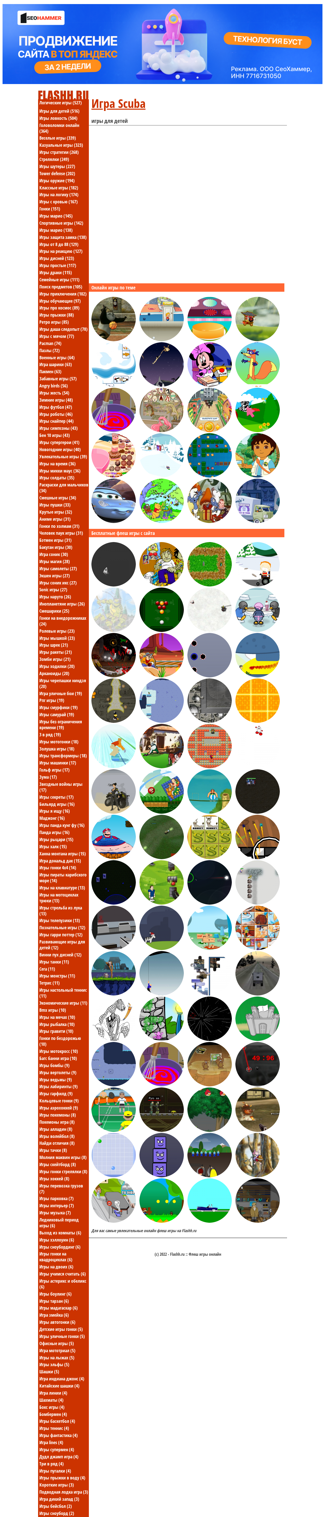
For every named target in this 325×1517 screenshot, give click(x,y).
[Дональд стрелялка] (161, 676)
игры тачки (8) (53, 1150)
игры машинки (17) (57, 763)
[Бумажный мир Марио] (161, 1221)
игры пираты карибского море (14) (63, 878)
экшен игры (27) (54, 576)
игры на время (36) (57, 464)
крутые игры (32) (55, 512)
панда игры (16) (54, 832)
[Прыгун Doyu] (257, 767)
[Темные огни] (209, 1176)
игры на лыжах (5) (56, 1358)
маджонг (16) (52, 818)
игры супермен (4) (56, 1449)
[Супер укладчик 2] (161, 1176)
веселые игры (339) (57, 138)
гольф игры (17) (54, 770)
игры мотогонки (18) (58, 742)
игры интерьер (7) (56, 1205)
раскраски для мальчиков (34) (63, 488)
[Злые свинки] (209, 1130)
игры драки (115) (55, 272)
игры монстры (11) (57, 976)
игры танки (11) (54, 962)
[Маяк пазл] (209, 994)
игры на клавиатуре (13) (62, 888)
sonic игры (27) (53, 589)
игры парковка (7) (56, 1198)
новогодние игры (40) (60, 449)
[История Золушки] (209, 339)
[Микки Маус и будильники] (257, 521)
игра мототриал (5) (57, 1350)
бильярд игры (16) (57, 804)
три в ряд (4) (51, 1464)
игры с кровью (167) (58, 202)
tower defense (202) (57, 173)
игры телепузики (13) (59, 920)
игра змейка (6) (54, 1315)
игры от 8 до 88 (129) (58, 244)
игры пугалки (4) (55, 1471)
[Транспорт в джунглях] (161, 385)
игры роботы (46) (56, 414)
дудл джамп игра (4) (58, 1457)
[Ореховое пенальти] (209, 1085)
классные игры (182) (58, 188)
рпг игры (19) (51, 700)
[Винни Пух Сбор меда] (257, 1176)
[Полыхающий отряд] (257, 1130)
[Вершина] (113, 1085)
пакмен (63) (50, 371)
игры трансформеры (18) (63, 756)
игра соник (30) (53, 554)
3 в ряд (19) (50, 734)
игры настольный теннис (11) (63, 993)
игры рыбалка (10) (57, 1024)
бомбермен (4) (53, 1414)
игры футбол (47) (55, 407)
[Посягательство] (161, 721)
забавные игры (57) (58, 379)
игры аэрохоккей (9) (58, 1108)
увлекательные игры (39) (63, 456)
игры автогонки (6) (57, 1322)
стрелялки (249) (54, 159)
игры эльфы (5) (54, 1364)
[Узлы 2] (257, 1085)
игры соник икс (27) (58, 583)
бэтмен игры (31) (55, 540)
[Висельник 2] (161, 994)
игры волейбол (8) (57, 1136)
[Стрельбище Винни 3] (113, 948)
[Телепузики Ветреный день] (257, 430)
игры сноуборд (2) (56, 1513)
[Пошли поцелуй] (257, 676)
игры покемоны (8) (57, 1115)
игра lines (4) (51, 1442)
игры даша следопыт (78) (63, 329)
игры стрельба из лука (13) (60, 911)
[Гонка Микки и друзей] (209, 1221)
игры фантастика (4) (58, 1435)
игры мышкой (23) (57, 638)
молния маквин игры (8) (63, 1157)
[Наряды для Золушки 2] (161, 430)
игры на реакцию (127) (61, 251)
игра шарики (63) (55, 364)
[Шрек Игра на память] (209, 857)
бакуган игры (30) (55, 547)
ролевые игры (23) (57, 631)
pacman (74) (50, 343)
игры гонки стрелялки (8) (63, 1171)
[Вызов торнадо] (113, 1221)
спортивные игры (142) (61, 223)
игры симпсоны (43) (58, 428)
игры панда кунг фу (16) (62, 825)
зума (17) (48, 777)
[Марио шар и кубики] (161, 812)
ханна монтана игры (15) (62, 854)
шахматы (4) (51, 1400)
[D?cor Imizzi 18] (113, 476)
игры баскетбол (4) (57, 1421)
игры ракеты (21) (55, 652)
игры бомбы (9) (54, 1065)
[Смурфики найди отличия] (209, 521)
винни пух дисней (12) (60, 955)
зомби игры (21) (55, 659)
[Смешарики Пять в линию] (113, 1176)
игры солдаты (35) (56, 478)
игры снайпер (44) (56, 421)
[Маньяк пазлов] (209, 721)
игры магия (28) (54, 561)
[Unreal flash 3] (161, 1130)
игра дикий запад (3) (59, 1499)
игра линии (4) (53, 1393)
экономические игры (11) (63, 1003)
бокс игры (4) (51, 1407)
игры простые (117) (57, 265)
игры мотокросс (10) (58, 1051)
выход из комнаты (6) (60, 1233)
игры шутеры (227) (57, 166)
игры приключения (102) (63, 294)
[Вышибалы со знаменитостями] (161, 903)
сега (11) (47, 969)
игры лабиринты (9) (58, 1086)
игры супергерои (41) (59, 442)
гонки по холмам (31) (59, 526)
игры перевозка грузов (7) (61, 1189)
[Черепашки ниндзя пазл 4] (113, 630)
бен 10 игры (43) (54, 435)
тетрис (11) (49, 983)
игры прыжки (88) (56, 315)
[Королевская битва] (113, 676)
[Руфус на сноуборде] (161, 476)
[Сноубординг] (113, 767)
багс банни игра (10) (58, 1058)
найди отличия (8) (57, 1143)
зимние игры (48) (56, 400)
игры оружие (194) (57, 180)
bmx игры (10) (52, 1010)
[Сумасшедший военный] (257, 994)
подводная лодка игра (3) (63, 1492)
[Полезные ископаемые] (257, 903)
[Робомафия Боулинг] (209, 430)
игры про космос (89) (59, 308)
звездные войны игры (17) (61, 787)
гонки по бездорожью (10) (60, 1041)
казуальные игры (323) (61, 145)
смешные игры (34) (57, 498)
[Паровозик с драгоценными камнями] (209, 476)
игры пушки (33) (55, 505)
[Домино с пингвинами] (113, 385)
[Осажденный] (257, 1039)
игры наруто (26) (55, 597)
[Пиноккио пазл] (257, 948)
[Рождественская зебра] (161, 948)
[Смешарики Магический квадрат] (257, 721)
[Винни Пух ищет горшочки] (161, 521)
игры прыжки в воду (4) (62, 1478)
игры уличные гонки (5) (62, 1336)
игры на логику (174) (58, 194)
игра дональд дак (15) (60, 861)
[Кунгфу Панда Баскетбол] (113, 339)
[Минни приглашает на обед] (113, 430)
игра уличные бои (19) (60, 693)
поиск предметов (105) (60, 287)
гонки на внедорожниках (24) (62, 621)
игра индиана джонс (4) (61, 1379)
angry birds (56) (53, 386)
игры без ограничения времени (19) (60, 724)
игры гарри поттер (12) (61, 935)
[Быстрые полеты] (257, 857)
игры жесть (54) (54, 393)
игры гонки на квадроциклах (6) (55, 1257)
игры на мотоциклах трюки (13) (58, 898)
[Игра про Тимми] (257, 585)
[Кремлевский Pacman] (209, 767)
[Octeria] (209, 903)
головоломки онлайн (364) (59, 128)
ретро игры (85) (54, 322)
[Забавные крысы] (113, 994)
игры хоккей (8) (54, 1179)
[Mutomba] (209, 1039)
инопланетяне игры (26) (62, 604)
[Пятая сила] (209, 585)
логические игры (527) (60, 103)
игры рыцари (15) (56, 839)
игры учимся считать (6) (62, 1274)
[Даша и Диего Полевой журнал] (257, 476)
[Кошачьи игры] (161, 1039)
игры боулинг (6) (55, 1294)
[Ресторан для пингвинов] (257, 630)
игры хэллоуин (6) (56, 1240)
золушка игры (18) (56, 749)
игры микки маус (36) (59, 471)
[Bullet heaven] (113, 721)
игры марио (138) (56, 230)
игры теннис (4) (54, 1428)
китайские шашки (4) (59, 1386)
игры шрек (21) (53, 645)
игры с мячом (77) (56, 336)
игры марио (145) (56, 216)
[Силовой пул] (161, 630)
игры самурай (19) (56, 714)
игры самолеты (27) (58, 568)
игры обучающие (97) (60, 301)
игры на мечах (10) (57, 1017)
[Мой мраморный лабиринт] (209, 676)
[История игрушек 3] (161, 339)
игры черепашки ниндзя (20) (62, 683)
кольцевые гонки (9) (59, 1101)
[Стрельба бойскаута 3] (209, 948)
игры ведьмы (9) (55, 1079)
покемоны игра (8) (57, 1122)
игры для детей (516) (59, 111)
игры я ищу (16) (54, 811)
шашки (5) (49, 1371)
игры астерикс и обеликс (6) (62, 1284)
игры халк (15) (53, 846)
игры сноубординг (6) (59, 1247)
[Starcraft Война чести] (257, 812)
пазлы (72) (49, 350)
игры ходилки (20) (57, 666)
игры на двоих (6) (56, 1267)
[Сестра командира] (161, 857)
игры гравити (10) (56, 1031)
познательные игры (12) (62, 927)
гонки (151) (49, 209)
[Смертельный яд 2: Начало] (113, 812)
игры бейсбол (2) (55, 1506)
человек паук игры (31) (61, 533)
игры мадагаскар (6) (58, 1308)
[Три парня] (161, 585)
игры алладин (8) (55, 1129)
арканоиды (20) (54, 673)
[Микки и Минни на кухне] (209, 385)
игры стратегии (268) (59, 152)
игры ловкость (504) (58, 118)
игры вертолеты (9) (57, 1072)
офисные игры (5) (56, 1343)
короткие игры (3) (56, 1485)
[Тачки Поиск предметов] (113, 521)
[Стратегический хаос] (113, 903)
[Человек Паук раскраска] (113, 1039)
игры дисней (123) (56, 258)
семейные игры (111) (59, 279)
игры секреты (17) (56, 797)
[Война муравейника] (161, 767)
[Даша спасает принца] (257, 385)
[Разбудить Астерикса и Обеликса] (209, 812)
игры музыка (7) (55, 1213)
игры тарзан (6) (54, 1301)
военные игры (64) (57, 357)
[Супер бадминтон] (113, 1130)
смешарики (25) (54, 611)
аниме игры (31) (55, 519)
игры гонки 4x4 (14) (57, 867)
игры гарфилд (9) (56, 1093)
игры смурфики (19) (58, 707)
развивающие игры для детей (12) (62, 945)
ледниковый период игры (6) (59, 1223)
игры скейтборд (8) (57, 1164)
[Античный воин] (209, 630)
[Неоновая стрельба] (113, 585)
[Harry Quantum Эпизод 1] (257, 1221)
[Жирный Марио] (113, 857)
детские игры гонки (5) (61, 1329)
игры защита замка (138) (63, 237)
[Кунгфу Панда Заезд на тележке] (257, 339)
